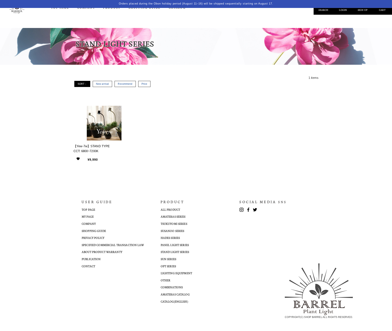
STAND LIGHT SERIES (175, 252)
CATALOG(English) (174, 301)
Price (144, 84)
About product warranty (102, 252)
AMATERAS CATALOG (175, 294)
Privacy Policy (93, 238)
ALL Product (170, 210)
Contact (88, 266)
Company (89, 224)
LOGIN (343, 10)
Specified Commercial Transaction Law (113, 245)
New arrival (102, 84)
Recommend (125, 84)
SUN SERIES (168, 259)
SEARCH (323, 10)
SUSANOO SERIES (172, 231)
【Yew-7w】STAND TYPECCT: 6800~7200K (92, 148)
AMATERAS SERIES (173, 216)
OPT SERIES (168, 266)
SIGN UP (363, 10)
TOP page (88, 210)
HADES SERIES (170, 238)
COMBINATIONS (172, 287)
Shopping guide (94, 231)
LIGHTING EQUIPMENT (176, 273)
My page (88, 216)
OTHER (165, 280)
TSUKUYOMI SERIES (174, 224)
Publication (91, 259)
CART (382, 10)
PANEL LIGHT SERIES (175, 245)
